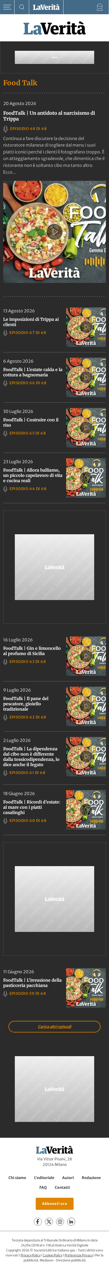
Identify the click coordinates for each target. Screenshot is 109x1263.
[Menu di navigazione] (7, 7)
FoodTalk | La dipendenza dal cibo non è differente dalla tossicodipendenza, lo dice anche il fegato (31, 756)
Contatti (62, 1187)
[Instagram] (60, 1222)
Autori (68, 1177)
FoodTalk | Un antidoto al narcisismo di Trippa (49, 116)
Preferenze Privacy (79, 1255)
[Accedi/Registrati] (100, 7)
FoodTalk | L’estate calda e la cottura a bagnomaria (32, 372)
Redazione (91, 1177)
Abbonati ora (54, 1203)
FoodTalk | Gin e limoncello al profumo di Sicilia (32, 651)
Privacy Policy (30, 1255)
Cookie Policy (52, 1255)
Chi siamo (17, 1177)
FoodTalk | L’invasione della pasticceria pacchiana (32, 982)
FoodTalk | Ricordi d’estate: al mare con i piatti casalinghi (31, 807)
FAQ (43, 1187)
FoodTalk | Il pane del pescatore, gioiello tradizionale (25, 704)
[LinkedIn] (71, 1222)
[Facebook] (38, 1222)
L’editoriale (44, 1177)
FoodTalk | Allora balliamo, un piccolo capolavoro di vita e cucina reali (32, 475)
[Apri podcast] (54, 232)
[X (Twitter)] (49, 1222)
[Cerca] (22, 7)
